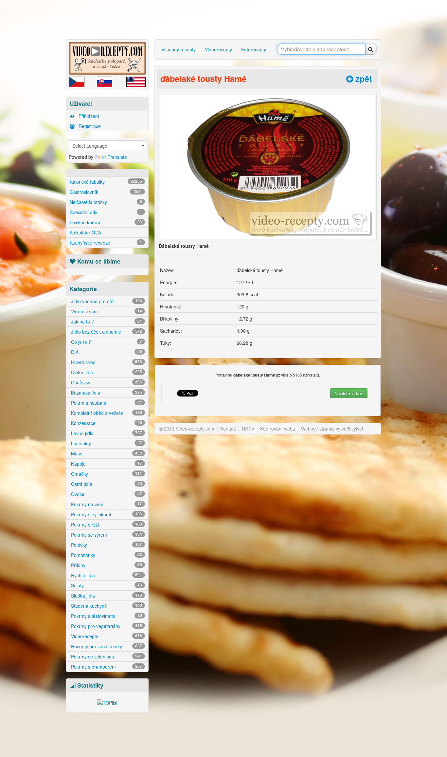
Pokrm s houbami (106, 402)
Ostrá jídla (106, 484)
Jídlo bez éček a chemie (106, 331)
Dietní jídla (106, 372)
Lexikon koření (106, 222)
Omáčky (106, 474)
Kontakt (228, 428)
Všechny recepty (178, 49)
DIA (106, 352)
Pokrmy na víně (106, 504)
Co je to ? (106, 342)
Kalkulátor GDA (85, 232)
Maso (106, 453)
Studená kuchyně (106, 605)
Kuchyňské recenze (106, 242)
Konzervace (106, 423)
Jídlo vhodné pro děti (106, 301)
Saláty (106, 585)
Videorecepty (106, 636)
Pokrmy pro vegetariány (106, 626)
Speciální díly (106, 212)
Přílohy (106, 565)
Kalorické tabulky (106, 181)
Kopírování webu (277, 428)
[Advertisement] (38, 103)
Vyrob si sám (106, 311)
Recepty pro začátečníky (106, 646)
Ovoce (106, 494)
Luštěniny (106, 443)
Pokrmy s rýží (106, 524)
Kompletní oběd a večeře (106, 413)
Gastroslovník (106, 192)
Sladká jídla (106, 595)
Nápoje (106, 463)
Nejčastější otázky (106, 202)
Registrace (89, 126)
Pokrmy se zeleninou (106, 656)
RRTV (248, 428)
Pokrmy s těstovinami (106, 616)
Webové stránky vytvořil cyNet (332, 428)
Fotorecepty (253, 49)
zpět (362, 78)
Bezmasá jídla (106, 392)
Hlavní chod (106, 362)
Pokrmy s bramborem (106, 666)
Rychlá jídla (106, 575)
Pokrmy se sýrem (106, 534)
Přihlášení (88, 116)
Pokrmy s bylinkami (106, 514)
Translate (117, 157)
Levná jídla (106, 433)
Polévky (106, 545)
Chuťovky (106, 382)
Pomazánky (106, 555)
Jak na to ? (106, 321)
